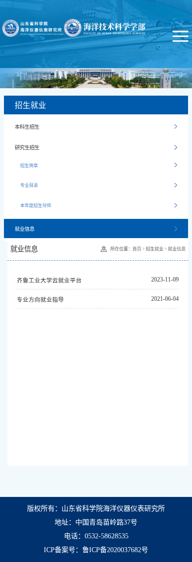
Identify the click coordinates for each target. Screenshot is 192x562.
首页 (136, 249)
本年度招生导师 (35, 205)
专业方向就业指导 (40, 300)
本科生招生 (27, 127)
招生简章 (29, 165)
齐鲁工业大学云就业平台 (49, 281)
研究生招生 (27, 147)
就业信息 (24, 229)
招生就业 (154, 249)
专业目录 (29, 185)
